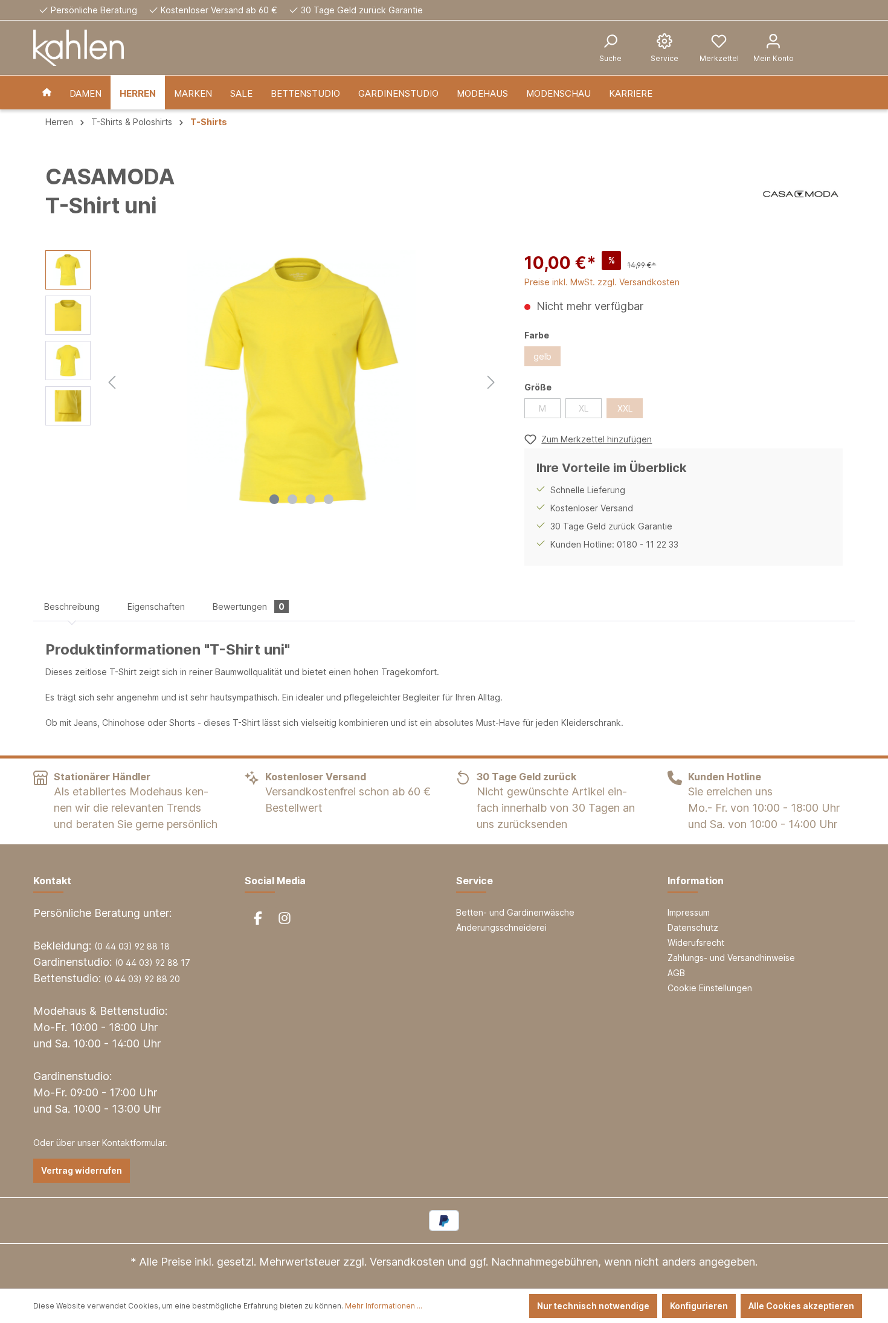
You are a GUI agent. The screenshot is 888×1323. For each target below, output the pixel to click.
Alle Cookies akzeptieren (801, 1306)
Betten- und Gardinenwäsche (515, 912)
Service (474, 881)
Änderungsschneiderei (501, 927)
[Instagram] (284, 918)
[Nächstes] (491, 380)
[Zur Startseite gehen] (78, 48)
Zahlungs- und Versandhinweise (731, 958)
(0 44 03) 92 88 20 (142, 979)
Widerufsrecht (696, 942)
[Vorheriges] (112, 380)
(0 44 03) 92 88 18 (132, 946)
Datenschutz (693, 927)
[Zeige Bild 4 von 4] (328, 499)
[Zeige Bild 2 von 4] (292, 499)
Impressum (689, 912)
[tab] (72, 606)
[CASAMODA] (801, 194)
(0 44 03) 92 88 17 (152, 962)
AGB (676, 973)
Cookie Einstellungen (710, 988)
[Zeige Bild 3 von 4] (310, 499)
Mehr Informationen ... (383, 1305)
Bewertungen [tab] (249, 606)
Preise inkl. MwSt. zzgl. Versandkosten (602, 282)
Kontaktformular (133, 1142)
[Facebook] (258, 918)
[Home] (46, 92)
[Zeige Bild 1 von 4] (274, 499)
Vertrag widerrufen (81, 1170)
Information (696, 881)
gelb (542, 356)
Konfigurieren (699, 1306)
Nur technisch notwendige (593, 1306)
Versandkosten (407, 1261)
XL (583, 408)
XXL (624, 408)
